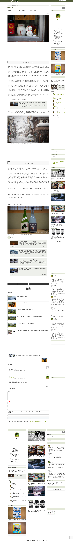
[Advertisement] (28, 53)
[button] (65, 0)
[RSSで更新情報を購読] (29, 289)
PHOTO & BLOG (11, 7)
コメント (9, 391)
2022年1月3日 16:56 (11, 377)
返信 (48, 374)
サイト (8, 407)
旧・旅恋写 (55, 164)
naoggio (8, 366)
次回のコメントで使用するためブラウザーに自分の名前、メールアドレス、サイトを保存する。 (25, 411)
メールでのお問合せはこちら (56, 489)
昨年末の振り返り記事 (42, 167)
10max (58, 19)
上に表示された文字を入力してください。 (14, 413)
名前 (8, 401)
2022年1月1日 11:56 (10, 368)
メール (9, 404)
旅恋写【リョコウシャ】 (57, 163)
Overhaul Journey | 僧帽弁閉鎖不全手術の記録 (57, 482)
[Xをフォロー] (27, 289)
